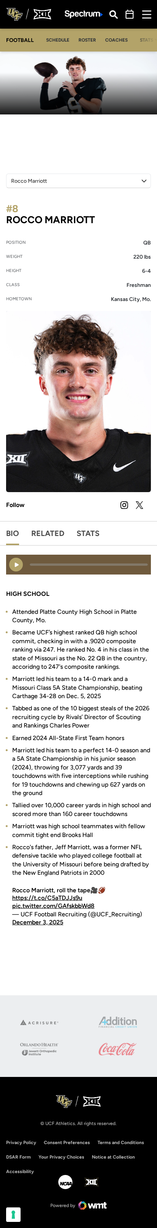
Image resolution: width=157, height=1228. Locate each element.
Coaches (116, 40)
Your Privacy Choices (61, 1157)
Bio (12, 533)
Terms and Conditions (121, 1142)
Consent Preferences (67, 1142)
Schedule (57, 40)
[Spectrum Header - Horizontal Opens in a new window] (84, 14)
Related (47, 533)
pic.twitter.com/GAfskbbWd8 (53, 905)
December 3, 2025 (37, 922)
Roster (87, 40)
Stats (88, 533)
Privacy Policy (21, 1142)
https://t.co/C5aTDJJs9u (47, 897)
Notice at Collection (113, 1157)
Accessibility (20, 1171)
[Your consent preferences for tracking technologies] (13, 1214)
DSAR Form (18, 1157)
